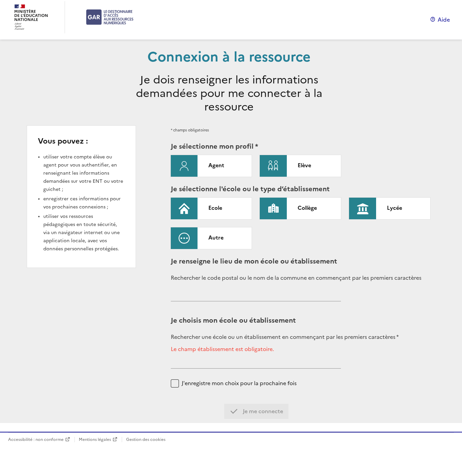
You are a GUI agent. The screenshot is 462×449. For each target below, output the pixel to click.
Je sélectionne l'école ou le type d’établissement (250, 189)
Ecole (215, 208)
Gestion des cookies (145, 439)
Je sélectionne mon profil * (214, 146)
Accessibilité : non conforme (36, 439)
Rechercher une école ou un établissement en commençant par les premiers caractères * (285, 337)
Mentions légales (95, 439)
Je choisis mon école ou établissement (233, 320)
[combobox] (256, 296)
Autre (216, 237)
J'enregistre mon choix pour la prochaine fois (239, 383)
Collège (307, 208)
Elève (304, 165)
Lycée (394, 208)
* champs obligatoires (190, 130)
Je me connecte (262, 411)
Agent (216, 165)
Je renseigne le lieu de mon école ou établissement (254, 261)
